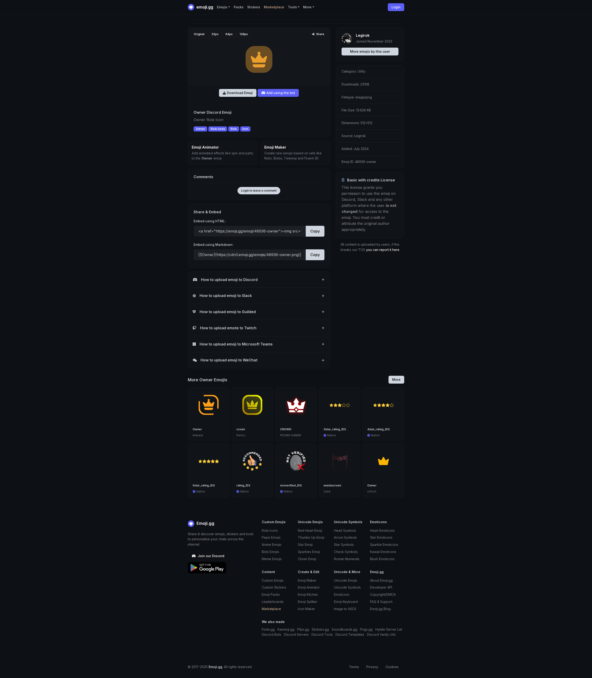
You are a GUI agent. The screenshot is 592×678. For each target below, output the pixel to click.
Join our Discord (210, 556)
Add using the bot (280, 93)
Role (234, 129)
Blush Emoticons (382, 559)
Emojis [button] (222, 7)
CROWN (285, 429)
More (396, 380)
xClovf (371, 491)
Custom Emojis (273, 580)
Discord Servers (296, 634)
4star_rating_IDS (378, 429)
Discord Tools (322, 634)
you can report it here (382, 250)
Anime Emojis (271, 545)
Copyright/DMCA (383, 594)
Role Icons (218, 129)
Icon (245, 129)
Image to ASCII (345, 609)
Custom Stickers (274, 587)
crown (240, 429)
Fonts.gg (268, 629)
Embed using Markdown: (213, 245)
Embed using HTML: (210, 221)
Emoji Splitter (307, 602)
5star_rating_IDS (204, 485)
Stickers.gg (320, 629)
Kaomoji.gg (286, 629)
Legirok (363, 35)
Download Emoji (239, 93)
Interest (198, 435)
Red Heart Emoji (310, 530)
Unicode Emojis (345, 580)
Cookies (392, 667)
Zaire (327, 491)
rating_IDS (243, 485)
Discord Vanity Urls (381, 634)
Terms (354, 667)
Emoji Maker (307, 580)
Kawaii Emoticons (383, 552)
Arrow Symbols (345, 537)
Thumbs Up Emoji (311, 537)
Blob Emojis (270, 552)
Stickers (253, 7)
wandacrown (332, 485)
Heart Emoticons (382, 530)
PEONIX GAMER (290, 435)
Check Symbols (346, 552)
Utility (362, 71)
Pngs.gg (366, 629)
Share (319, 34)
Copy (315, 231)
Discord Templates (350, 634)
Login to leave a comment (259, 190)
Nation (331, 435)
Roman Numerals (346, 559)
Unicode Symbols (347, 587)
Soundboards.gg (344, 629)
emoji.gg (204, 7)
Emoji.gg (204, 523)
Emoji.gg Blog (380, 609)
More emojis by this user (370, 51)
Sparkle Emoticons (384, 545)
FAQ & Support (381, 602)
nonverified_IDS (291, 485)
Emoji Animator (309, 587)
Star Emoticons (381, 537)
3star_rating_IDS (335, 429)
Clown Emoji (307, 559)
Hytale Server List (388, 629)
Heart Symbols (345, 530)
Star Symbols (344, 545)
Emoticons (341, 594)
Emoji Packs (271, 594)
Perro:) (240, 435)
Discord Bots (271, 634)
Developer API (381, 587)
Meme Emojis (272, 559)
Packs (239, 7)
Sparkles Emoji (309, 552)
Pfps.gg (303, 629)
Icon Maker (306, 609)
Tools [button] (292, 7)
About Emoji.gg (381, 580)
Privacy (372, 667)
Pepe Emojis (271, 537)
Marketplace (274, 7)
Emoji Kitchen (308, 594)
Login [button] (396, 7)
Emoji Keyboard (346, 602)
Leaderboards (273, 602)
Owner (200, 129)
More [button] (307, 7)
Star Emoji (305, 545)
